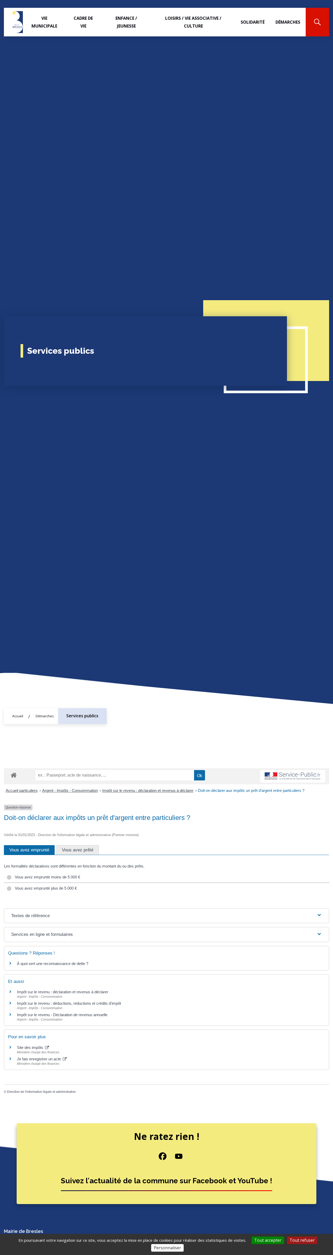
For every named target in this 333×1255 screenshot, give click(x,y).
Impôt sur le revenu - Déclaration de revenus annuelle (62, 1015)
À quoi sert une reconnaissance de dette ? (52, 963)
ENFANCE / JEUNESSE (126, 22)
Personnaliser (167, 1248)
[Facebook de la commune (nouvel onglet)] (159, 1156)
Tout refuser (302, 1240)
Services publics (82, 716)
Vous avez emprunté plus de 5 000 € (45, 888)
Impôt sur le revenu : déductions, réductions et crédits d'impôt (69, 1003)
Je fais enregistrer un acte (39, 1059)
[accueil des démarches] (14, 774)
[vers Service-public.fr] (292, 776)
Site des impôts (30, 1047)
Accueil (17, 716)
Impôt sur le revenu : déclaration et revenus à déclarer (148, 790)
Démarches (288, 22)
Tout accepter (267, 1240)
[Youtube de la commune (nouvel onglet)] (174, 1156)
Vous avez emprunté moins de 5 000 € (46, 877)
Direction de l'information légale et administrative (41, 1092)
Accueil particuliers (22, 790)
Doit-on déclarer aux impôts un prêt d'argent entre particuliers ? (251, 790)
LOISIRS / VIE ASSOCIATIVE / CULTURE (193, 22)
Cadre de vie (83, 22)
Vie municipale (44, 22)
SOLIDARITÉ (253, 22)
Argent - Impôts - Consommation (70, 790)
